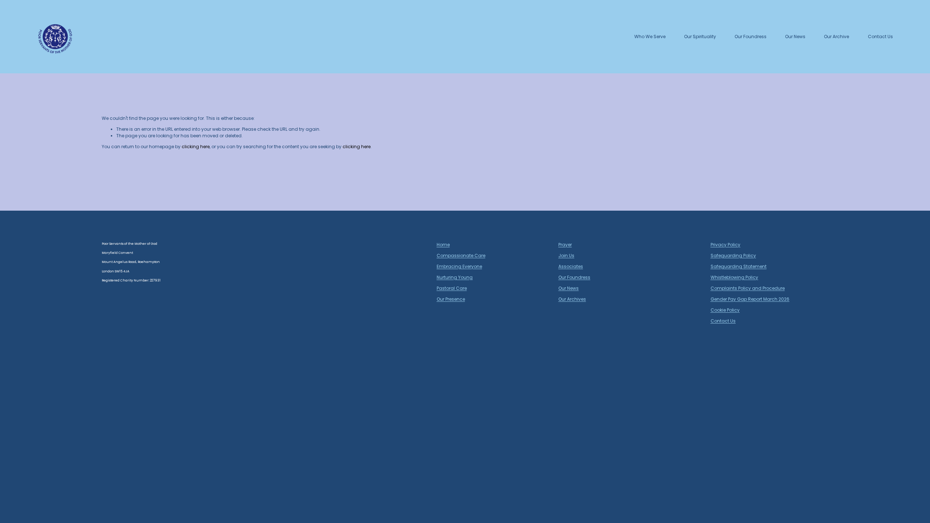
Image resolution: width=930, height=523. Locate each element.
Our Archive (836, 36)
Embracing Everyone (459, 266)
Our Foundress (751, 36)
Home (443, 245)
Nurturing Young (455, 277)
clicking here (196, 146)
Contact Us (880, 36)
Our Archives (572, 299)
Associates (570, 266)
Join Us (566, 255)
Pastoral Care (452, 288)
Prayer (565, 245)
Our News (795, 36)
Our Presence (451, 299)
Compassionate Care (461, 255)
